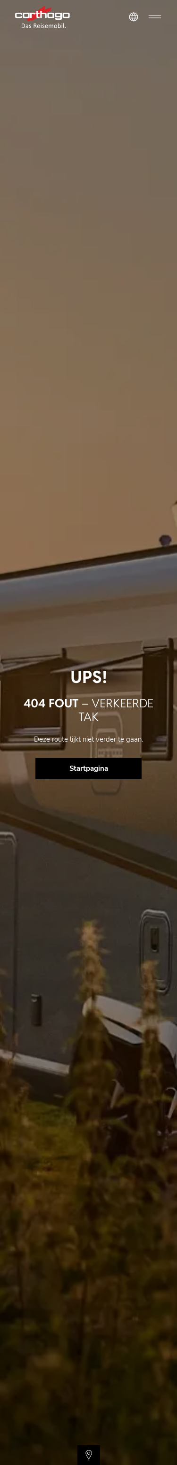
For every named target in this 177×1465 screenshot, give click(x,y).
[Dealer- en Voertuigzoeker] (88, 1455)
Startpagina (88, 768)
